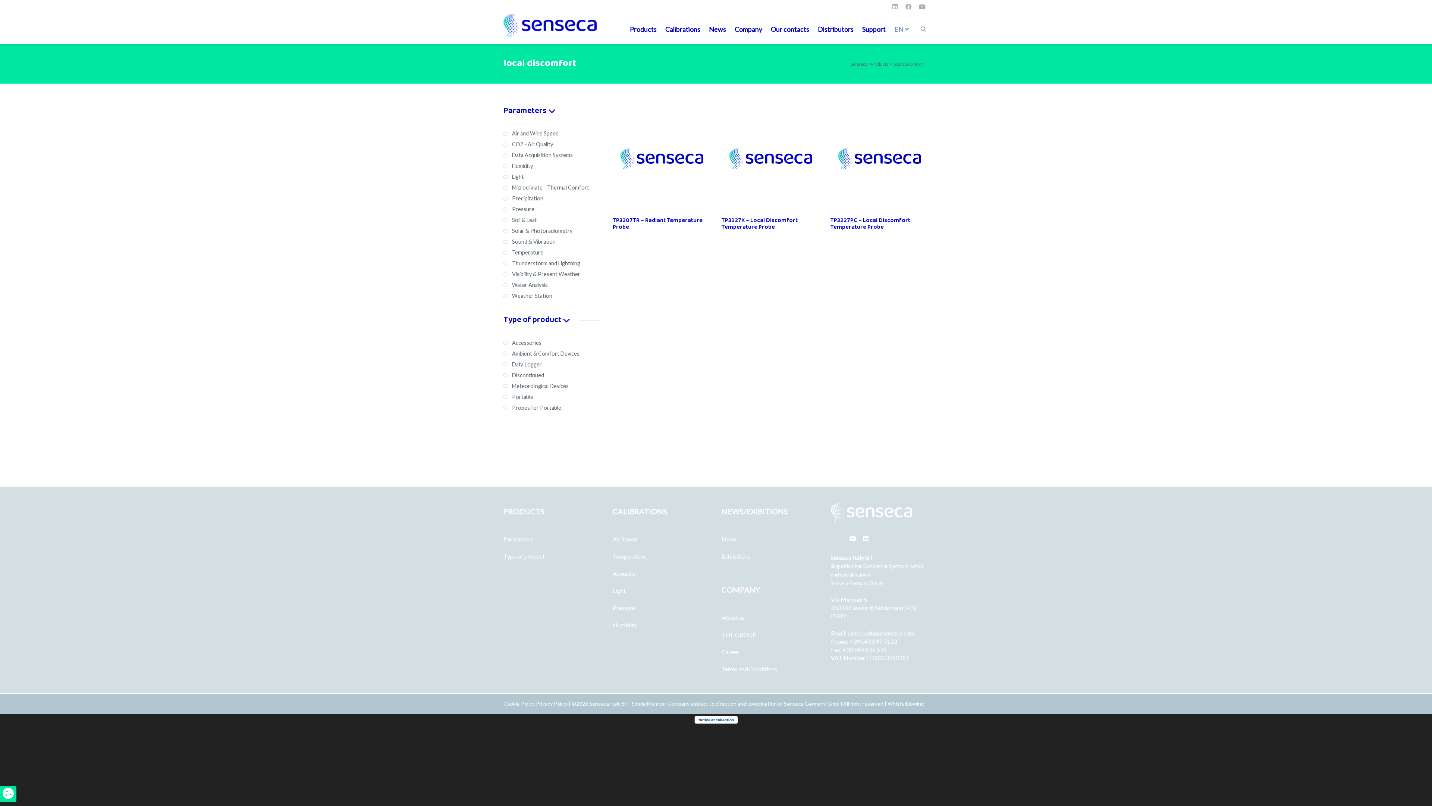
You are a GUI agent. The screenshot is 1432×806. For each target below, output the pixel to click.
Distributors (836, 29)
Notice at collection (716, 720)
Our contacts (790, 29)
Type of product (524, 556)
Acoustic (624, 573)
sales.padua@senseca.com (881, 633)
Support (874, 29)
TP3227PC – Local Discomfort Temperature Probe (870, 224)
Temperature (629, 556)
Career (730, 651)
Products (643, 29)
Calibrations (682, 29)
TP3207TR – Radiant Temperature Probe (658, 224)
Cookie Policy (519, 703)
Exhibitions (736, 556)
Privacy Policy (552, 703)
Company (748, 29)
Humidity (625, 624)
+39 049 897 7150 (873, 641)
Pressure (624, 607)
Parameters (518, 539)
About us (733, 617)
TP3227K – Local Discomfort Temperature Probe (760, 224)
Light (619, 590)
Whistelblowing (906, 703)
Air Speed (625, 539)
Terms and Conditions (749, 668)
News (717, 29)
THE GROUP (739, 634)
